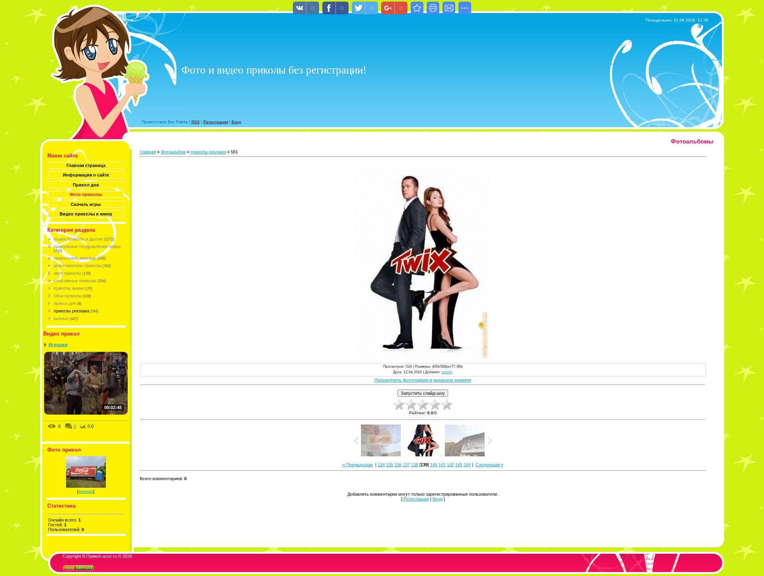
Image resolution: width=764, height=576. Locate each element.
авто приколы (67, 273)
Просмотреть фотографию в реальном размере (423, 380)
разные (61, 318)
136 (397, 464)
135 (389, 464)
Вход (236, 122)
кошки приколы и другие (78, 239)
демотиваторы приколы (77, 265)
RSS (195, 122)
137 (406, 464)
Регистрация (215, 122)
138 (414, 464)
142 (450, 464)
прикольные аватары (75, 258)
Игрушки (58, 344)
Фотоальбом (173, 151)
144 (467, 464)
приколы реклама (71, 310)
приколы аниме (69, 288)
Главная (148, 151)
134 (381, 464)
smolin (447, 372)
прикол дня (65, 303)
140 (433, 464)
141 (442, 464)
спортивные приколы (75, 280)
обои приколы (68, 295)
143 (458, 464)
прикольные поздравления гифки (87, 246)
